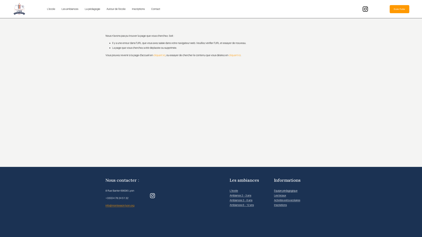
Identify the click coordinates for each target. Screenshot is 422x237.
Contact (155, 9)
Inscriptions (138, 9)
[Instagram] (365, 9)
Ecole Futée (399, 9)
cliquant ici (159, 55)
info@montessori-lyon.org (120, 205)
